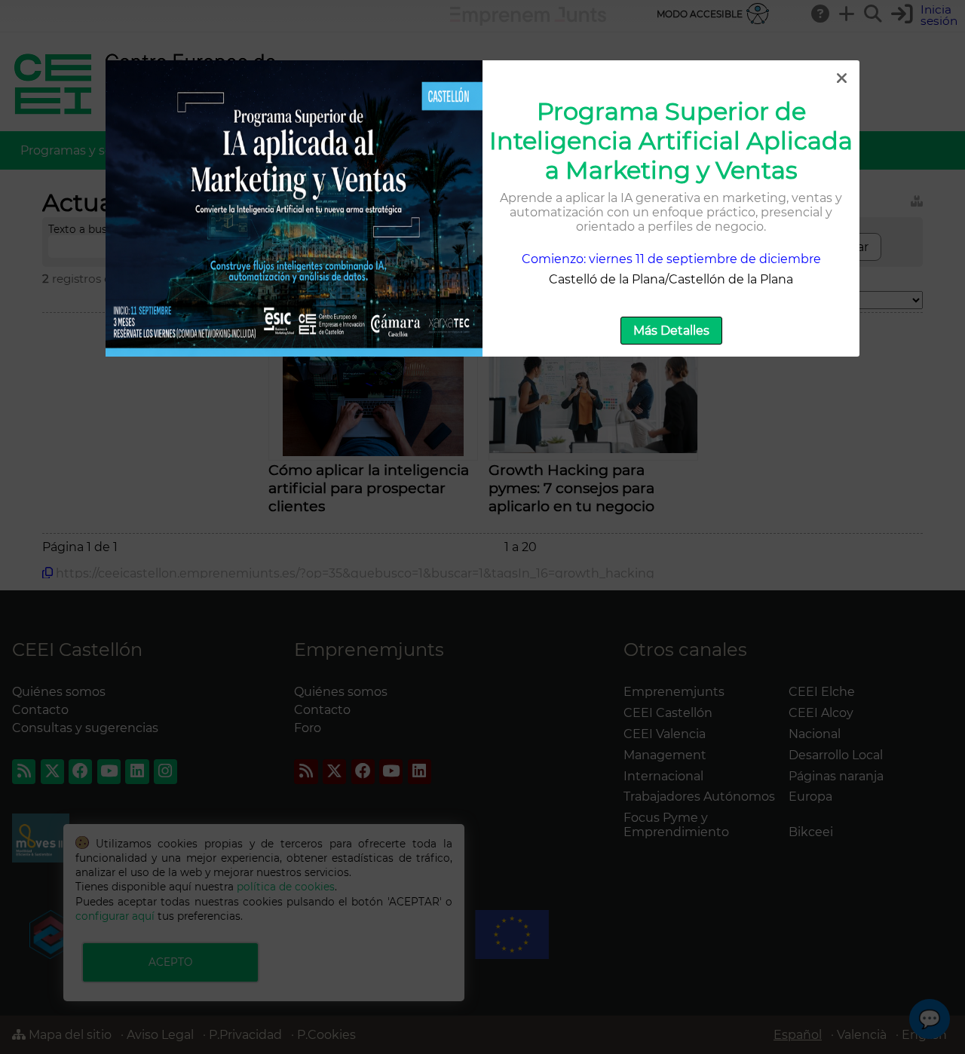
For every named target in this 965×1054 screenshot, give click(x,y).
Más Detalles (671, 330)
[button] (841, 78)
